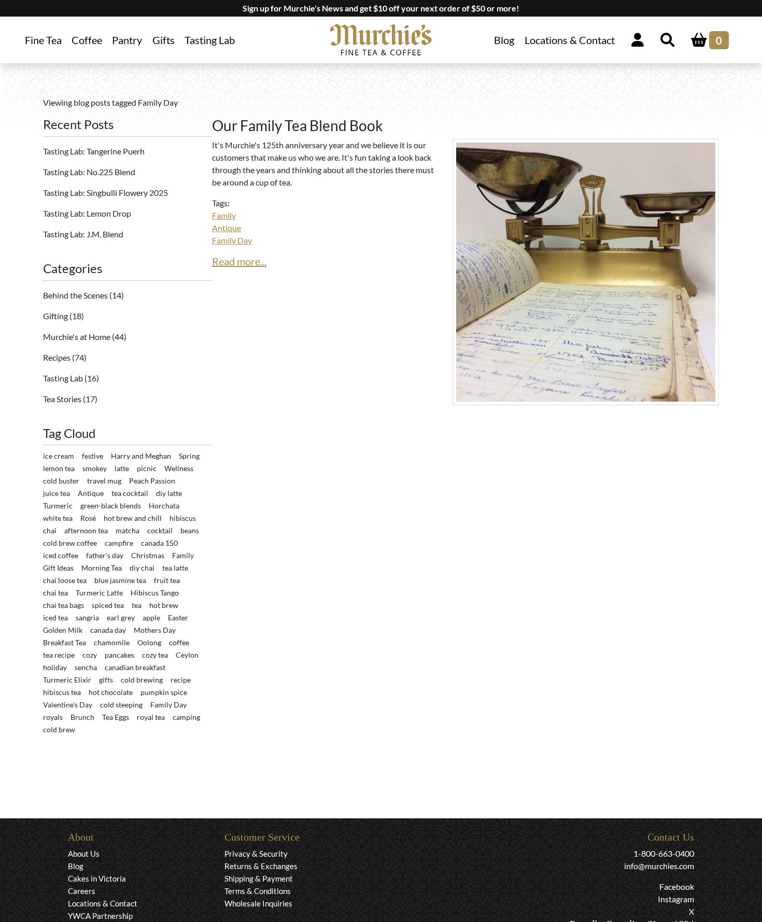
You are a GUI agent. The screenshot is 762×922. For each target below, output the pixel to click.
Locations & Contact (569, 40)
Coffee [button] (87, 40)
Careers (81, 891)
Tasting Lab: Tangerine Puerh (94, 151)
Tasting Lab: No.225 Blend (89, 172)
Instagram (676, 899)
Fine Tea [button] (43, 40)
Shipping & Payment (258, 878)
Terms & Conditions (257, 891)
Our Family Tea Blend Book (297, 125)
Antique (226, 228)
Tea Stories (63, 399)
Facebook (676, 886)
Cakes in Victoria (97, 878)
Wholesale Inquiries (258, 903)
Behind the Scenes (76, 295)
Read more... (239, 261)
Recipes (57, 357)
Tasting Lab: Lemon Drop (87, 213)
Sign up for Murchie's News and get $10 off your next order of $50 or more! (381, 8)
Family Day (232, 240)
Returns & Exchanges (261, 866)
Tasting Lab (210, 40)
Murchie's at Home (77, 337)
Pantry (127, 40)
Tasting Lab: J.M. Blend (83, 234)
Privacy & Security (256, 853)
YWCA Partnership (100, 915)
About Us (84, 853)
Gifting (56, 316)
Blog (504, 40)
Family (224, 215)
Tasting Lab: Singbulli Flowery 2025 (105, 192)
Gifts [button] (163, 40)
